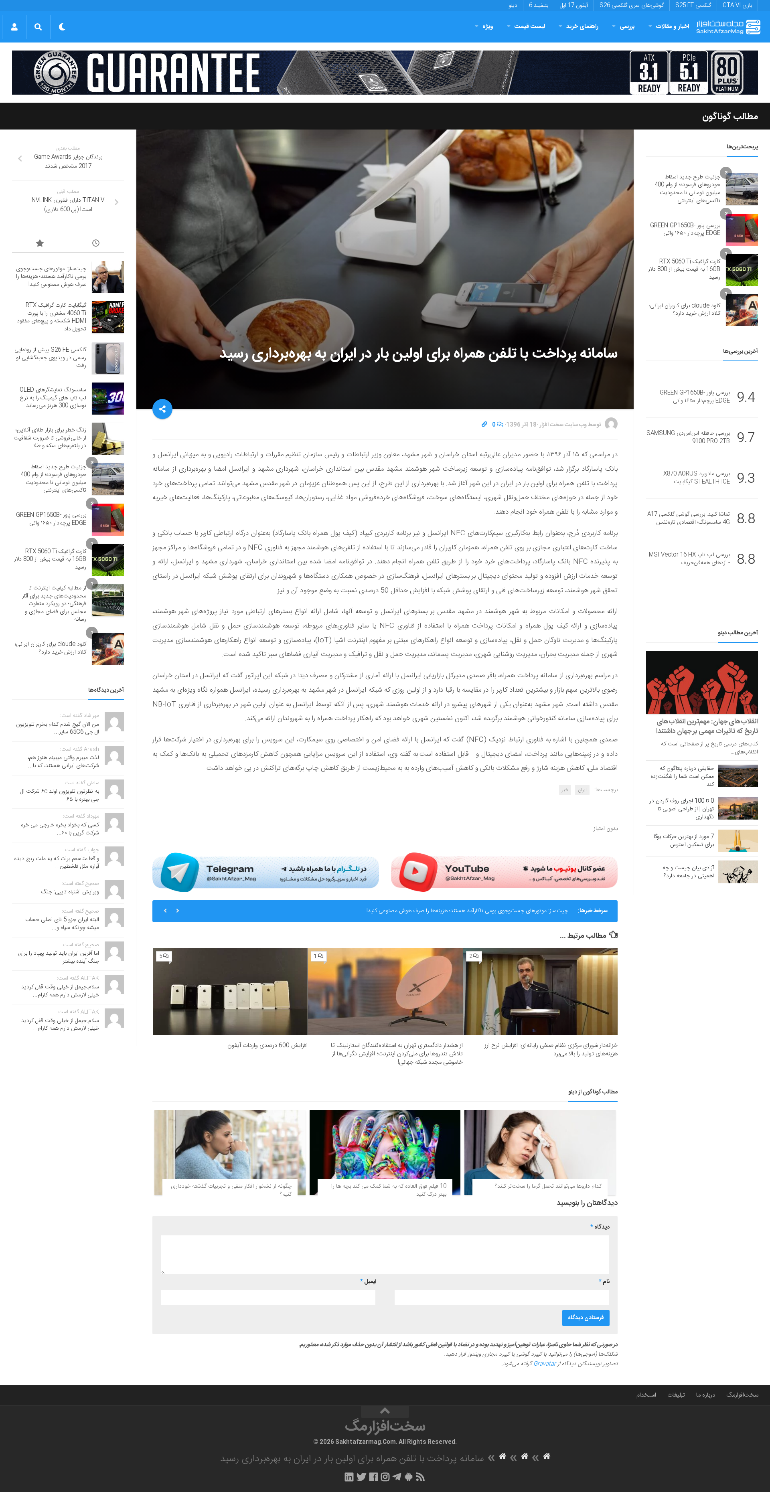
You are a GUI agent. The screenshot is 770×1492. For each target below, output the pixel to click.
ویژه (487, 27)
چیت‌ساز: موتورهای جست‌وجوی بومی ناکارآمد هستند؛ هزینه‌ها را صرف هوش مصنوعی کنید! (467, 911)
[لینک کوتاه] (484, 425)
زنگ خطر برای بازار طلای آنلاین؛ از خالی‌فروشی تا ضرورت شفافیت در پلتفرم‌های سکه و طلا (50, 438)
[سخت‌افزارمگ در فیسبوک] (373, 1477)
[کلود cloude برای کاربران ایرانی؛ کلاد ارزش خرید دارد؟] (742, 310)
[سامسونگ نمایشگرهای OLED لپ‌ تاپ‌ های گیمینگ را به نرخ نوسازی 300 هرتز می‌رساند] (108, 399)
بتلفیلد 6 (538, 5)
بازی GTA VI (737, 5)
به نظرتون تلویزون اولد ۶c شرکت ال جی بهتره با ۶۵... (59, 795)
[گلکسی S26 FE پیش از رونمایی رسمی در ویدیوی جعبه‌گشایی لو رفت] (108, 358)
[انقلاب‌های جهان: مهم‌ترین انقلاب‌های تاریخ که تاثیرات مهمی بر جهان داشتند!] (702, 682)
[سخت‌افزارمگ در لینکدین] (349, 1477)
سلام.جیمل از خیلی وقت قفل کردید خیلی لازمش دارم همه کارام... (60, 991)
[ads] (385, 73)
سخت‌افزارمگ (742, 1395)
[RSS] (421, 1477)
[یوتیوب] (504, 872)
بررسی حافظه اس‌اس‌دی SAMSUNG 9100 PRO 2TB (688, 438)
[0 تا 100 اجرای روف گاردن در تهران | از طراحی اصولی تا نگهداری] (738, 808)
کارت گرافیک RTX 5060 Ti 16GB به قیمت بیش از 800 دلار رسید (684, 269)
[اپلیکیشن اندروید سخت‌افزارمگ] (408, 1477)
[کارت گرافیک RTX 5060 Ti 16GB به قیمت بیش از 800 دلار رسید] (742, 270)
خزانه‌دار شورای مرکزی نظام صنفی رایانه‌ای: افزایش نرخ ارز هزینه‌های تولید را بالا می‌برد (551, 1050)
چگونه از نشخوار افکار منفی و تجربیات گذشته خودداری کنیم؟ (231, 1190)
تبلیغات (676, 1395)
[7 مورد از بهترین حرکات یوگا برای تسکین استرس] (738, 841)
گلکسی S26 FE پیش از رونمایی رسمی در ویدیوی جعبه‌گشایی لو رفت (50, 357)
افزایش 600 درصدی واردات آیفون (267, 1046)
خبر (565, 790)
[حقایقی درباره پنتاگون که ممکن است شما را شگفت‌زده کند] (738, 776)
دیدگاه (600, 1227)
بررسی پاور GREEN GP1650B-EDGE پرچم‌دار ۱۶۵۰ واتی (685, 230)
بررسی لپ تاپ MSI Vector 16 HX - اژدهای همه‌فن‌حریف (689, 559)
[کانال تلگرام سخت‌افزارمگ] (397, 1477)
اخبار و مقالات (672, 27)
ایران (582, 790)
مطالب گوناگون (730, 116)
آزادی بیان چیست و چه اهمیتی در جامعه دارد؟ (688, 872)
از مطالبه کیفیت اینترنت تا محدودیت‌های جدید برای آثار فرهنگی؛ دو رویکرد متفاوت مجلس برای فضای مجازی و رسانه (54, 603)
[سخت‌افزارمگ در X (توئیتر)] (361, 1477)
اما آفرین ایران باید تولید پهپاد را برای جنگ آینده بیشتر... (58, 957)
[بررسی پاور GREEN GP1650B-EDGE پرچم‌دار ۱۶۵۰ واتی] (742, 230)
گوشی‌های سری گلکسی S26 (632, 5)
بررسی (627, 27)
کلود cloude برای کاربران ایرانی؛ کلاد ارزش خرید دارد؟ (684, 310)
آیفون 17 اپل (574, 5)
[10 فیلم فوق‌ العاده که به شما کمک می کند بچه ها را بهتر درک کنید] (385, 1152)
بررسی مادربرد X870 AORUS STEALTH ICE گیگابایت (696, 478)
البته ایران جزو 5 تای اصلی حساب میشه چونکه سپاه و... (62, 924)
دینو (513, 5)
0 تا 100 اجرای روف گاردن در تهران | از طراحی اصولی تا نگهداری (681, 809)
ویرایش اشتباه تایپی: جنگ (70, 892)
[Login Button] (14, 27)
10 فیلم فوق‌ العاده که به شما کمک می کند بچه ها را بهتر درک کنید (388, 1190)
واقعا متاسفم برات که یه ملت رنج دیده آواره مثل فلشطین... (56, 863)
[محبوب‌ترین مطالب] (40, 244)
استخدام (646, 1395)
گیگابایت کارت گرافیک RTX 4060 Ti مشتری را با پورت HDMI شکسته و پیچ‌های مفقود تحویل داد (51, 317)
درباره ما (705, 1395)
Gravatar (544, 1364)
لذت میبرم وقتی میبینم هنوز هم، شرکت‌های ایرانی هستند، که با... (63, 762)
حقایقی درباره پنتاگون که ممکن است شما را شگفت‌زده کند (682, 777)
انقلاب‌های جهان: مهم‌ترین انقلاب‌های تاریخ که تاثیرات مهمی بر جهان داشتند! (707, 726)
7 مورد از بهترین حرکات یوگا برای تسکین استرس (684, 841)
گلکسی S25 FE (693, 5)
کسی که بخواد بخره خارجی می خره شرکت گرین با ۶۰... (60, 829)
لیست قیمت (530, 27)
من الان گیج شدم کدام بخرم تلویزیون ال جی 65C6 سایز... (57, 728)
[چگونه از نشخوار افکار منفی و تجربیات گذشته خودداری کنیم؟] (230, 1152)
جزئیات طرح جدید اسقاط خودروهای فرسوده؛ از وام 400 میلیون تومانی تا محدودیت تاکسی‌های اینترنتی (687, 189)
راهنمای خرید (582, 27)
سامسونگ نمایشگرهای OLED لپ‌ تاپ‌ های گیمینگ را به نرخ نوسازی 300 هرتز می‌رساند (53, 398)
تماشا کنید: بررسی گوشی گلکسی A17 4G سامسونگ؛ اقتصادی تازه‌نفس (688, 519)
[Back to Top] (385, 1412)
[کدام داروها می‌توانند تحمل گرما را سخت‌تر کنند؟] (540, 1152)
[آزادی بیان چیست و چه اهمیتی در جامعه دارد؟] (738, 871)
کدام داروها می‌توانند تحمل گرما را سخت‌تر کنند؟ (548, 1186)
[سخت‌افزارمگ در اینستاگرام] (385, 1477)
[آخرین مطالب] (96, 244)
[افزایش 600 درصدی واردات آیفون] (230, 991)
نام (604, 1282)
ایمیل (368, 1282)
